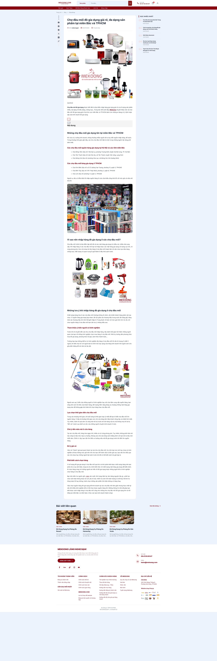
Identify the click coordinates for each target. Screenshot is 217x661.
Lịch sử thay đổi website (85, 595)
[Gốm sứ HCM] (146, 595)
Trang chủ (59, 12)
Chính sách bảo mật (84, 585)
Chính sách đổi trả (83, 579)
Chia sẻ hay (72, 12)
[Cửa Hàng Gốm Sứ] (157, 595)
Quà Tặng (69, 8)
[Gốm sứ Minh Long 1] (142, 595)
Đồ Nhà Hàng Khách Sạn (83, 8)
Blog (65, 12)
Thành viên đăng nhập (64, 582)
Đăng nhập (104, 8)
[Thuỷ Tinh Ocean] (142, 598)
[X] (58, 33)
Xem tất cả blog (154, 506)
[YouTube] (79, 567)
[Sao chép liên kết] (58, 41)
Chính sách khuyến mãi (84, 582)
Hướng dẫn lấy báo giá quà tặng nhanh (108, 598)
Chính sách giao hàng (84, 587)
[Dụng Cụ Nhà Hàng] (150, 598)
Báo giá (60, 8)
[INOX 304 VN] (146, 598)
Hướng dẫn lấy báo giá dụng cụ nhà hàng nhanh (108, 593)
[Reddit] (58, 29)
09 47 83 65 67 (145, 4)
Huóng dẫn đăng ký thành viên (107, 590)
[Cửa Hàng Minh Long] (157, 593)
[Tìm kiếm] (130, 3)
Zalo (64, 567)
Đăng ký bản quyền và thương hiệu (86, 598)
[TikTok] (70, 567)
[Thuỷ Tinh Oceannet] (154, 593)
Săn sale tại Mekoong (64, 590)
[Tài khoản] (157, 3)
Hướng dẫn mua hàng (105, 587)
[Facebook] (58, 22)
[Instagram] (74, 567)
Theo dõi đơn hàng (104, 582)
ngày (87, 476)
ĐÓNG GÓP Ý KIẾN (65, 560)
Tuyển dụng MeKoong (126, 590)
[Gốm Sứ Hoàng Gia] (142, 593)
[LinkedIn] (58, 37)
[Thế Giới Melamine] (146, 593)
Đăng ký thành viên (63, 579)
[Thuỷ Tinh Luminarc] (154, 595)
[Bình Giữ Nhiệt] (150, 593)
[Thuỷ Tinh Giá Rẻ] (150, 595)
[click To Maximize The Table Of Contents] (68, 119)
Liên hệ (95, 8)
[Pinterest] (58, 26)
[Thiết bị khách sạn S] (154, 598)
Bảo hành (122, 587)
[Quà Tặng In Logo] (157, 598)
